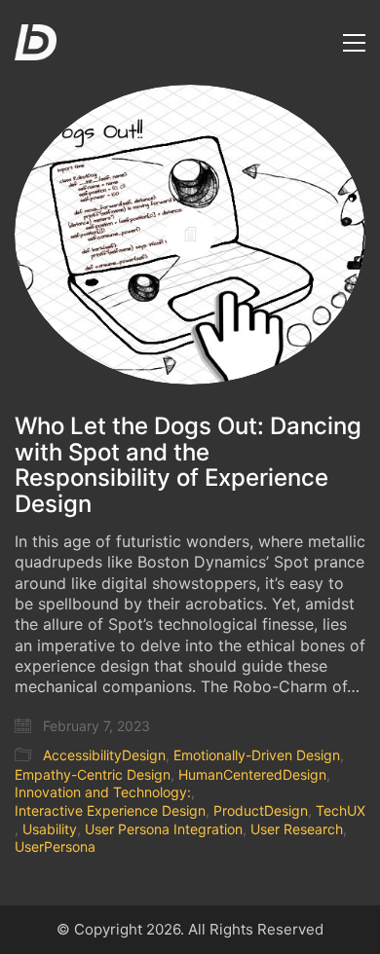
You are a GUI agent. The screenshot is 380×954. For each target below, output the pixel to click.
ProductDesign (260, 810)
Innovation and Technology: (103, 792)
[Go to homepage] (36, 42)
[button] (354, 42)
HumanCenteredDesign (252, 774)
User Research (296, 829)
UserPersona (55, 846)
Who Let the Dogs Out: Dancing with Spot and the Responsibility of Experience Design (188, 465)
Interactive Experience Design (110, 810)
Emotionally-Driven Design (256, 755)
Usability (49, 829)
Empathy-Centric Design (93, 774)
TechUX (340, 810)
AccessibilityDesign (104, 755)
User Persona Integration (164, 829)
